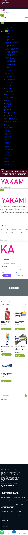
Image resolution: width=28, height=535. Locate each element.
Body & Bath (7, 78)
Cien (6, 137)
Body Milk (9, 85)
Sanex (6, 158)
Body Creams (10, 82)
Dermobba (7, 134)
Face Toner (9, 36)
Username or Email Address (8, 260)
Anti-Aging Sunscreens (12, 55)
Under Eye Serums (11, 75)
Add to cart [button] (5, 329)
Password (4, 266)
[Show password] (20, 269)
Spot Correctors (9, 115)
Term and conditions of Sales (24, 501)
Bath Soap (9, 89)
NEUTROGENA (9, 133)
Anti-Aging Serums (11, 45)
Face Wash (9, 27)
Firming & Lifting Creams (12, 52)
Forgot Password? (19, 272)
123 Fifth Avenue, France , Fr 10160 (20, 513)
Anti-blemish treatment (10, 118)
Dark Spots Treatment (10, 112)
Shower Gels (10, 91)
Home (5, 17)
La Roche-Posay (9, 149)
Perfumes (7, 101)
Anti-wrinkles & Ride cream (13, 51)
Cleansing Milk (10, 33)
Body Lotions (10, 84)
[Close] (2, 169)
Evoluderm (7, 128)
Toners (6, 34)
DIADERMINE (8, 155)
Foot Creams (10, 95)
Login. (2, 497)
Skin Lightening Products (10, 79)
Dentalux (7, 160)
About (5, 23)
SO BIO (7, 142)
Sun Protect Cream (11, 72)
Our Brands (6, 125)
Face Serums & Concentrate (11, 42)
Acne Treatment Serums (12, 48)
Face (5, 24)
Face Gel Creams (11, 60)
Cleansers (7, 25)
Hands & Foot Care (9, 94)
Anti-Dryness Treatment (10, 122)
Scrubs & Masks (9, 63)
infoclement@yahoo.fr (11, 511)
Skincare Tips (7, 166)
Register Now (20, 275)
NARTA (7, 143)
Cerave (7, 146)
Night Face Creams (11, 61)
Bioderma (7, 148)
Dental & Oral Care (8, 104)
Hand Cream (10, 97)
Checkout (6, 22)
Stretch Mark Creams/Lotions (12, 121)
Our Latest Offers (8, 164)
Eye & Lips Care (9, 73)
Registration (6, 497)
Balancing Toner (10, 39)
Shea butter (8, 151)
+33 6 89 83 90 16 (4, 513)
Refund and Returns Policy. (18, 501)
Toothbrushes (8, 107)
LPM (6, 139)
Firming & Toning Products (11, 119)
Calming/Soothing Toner (12, 37)
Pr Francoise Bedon (9, 127)
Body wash (9, 92)
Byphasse (7, 163)
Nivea (6, 145)
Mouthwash (8, 109)
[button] (0, 193)
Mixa (6, 140)
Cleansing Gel (10, 30)
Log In (6, 275)
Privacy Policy (14, 499)
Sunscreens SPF (11, 70)
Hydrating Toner (10, 40)
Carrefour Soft (8, 157)
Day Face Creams (11, 58)
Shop (5, 19)
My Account (6, 26)
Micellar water (10, 31)
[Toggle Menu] (2, 23)
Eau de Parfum (8, 136)
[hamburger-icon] (26, 17)
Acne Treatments (9, 113)
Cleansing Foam (10, 28)
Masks (8, 67)
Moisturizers (8, 57)
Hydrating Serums (11, 46)
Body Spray (8, 103)
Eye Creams (10, 76)
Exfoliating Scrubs (11, 64)
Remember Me (7, 272)
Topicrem (7, 154)
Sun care (7, 69)
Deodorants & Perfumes (9, 98)
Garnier (7, 130)
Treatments (6, 110)
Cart (5, 20)
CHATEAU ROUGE (9, 161)
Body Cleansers (9, 88)
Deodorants (8, 100)
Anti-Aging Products (9, 49)
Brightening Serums (11, 43)
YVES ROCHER (9, 152)
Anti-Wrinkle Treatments (10, 116)
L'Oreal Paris (8, 131)
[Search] (2, 15)
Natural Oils (9, 87)
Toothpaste (7, 106)
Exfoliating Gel (10, 66)
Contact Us (6, 25)
